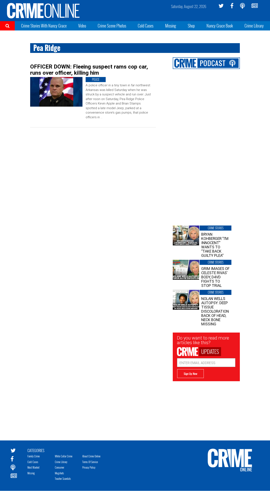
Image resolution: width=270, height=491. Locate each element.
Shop (191, 25)
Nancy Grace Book (220, 25)
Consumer (59, 467)
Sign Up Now (190, 373)
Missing (170, 25)
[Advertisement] (206, 407)
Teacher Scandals (63, 478)
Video (82, 25)
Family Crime (33, 456)
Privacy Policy (88, 467)
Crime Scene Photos (112, 25)
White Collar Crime (63, 456)
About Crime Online (91, 456)
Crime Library (254, 25)
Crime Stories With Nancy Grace (44, 25)
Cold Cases (145, 25)
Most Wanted (33, 467)
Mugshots (59, 473)
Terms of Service (90, 462)
